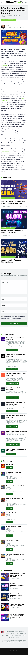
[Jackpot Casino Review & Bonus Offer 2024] (3, 357)
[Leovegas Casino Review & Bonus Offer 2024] (3, 376)
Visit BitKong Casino (12, 426)
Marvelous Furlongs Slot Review (15, 486)
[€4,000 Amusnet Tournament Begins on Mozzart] (14, 219)
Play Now (10, 467)
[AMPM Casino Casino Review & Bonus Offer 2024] (3, 405)
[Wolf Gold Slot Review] (3, 516)
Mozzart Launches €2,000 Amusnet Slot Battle (17, 604)
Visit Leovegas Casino (13, 383)
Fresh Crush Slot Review (13, 472)
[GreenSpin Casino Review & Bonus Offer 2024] (3, 391)
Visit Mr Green (11, 453)
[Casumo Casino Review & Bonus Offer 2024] (3, 341)
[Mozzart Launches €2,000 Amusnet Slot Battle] (5, 611)
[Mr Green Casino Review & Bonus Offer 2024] (3, 452)
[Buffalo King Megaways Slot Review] (3, 501)
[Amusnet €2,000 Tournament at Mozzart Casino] (14, 248)
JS (8, 26)
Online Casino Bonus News (8, 19)
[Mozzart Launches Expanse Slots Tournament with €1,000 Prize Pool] (5, 621)
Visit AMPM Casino (12, 411)
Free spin (4, 65)
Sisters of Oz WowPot (12, 540)
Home (2, 15)
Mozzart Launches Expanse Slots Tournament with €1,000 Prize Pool (18, 616)
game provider (5, 151)
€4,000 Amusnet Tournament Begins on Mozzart (12, 232)
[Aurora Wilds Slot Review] (3, 529)
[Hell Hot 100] (3, 467)
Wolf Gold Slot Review (12, 513)
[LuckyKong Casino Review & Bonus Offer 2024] (3, 434)
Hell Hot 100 (9, 464)
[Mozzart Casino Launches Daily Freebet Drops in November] (14, 189)
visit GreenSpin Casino (13, 397)
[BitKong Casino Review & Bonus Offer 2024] (3, 418)
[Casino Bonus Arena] (14, 2)
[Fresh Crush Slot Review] (3, 475)
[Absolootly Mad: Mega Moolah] (3, 557)
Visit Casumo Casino (12, 349)
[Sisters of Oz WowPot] (3, 543)
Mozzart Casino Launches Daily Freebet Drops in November (13, 202)
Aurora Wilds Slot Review (13, 526)
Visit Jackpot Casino (12, 369)
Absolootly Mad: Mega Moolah (15, 554)
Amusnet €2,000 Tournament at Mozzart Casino (13, 261)
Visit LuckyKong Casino (13, 444)
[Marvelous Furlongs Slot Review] (3, 489)
